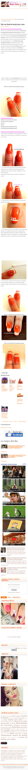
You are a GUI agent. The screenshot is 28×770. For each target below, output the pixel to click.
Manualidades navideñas (12, 725)
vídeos (13, 739)
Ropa (7, 733)
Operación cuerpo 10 (16, 729)
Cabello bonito (15, 716)
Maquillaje (16, 727)
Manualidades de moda (8, 723)
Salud (12, 733)
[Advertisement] (13, 13)
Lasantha (23, 766)
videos (8, 739)
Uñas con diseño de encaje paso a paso (12, 24)
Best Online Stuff (20, 767)
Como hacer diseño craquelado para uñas (5, 387)
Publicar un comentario (6, 427)
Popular (3, 597)
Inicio (15, 421)
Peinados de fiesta (15, 730)
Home (2, 19)
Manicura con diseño (21, 721)
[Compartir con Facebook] (6, 373)
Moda (8, 729)
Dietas (5, 720)
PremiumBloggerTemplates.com (10, 767)
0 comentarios (4, 451)
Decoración (21, 718)
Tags (9, 597)
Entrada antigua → (22, 421)
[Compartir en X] (5, 373)
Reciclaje (6, 732)
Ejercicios (8, 721)
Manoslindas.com (13, 764)
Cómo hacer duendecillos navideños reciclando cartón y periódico (16, 447)
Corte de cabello (13, 718)
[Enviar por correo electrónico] (2, 373)
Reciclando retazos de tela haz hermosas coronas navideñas (17, 456)
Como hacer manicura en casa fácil (12, 387)
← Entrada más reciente (7, 421)
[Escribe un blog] (4, 373)
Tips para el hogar (21, 733)
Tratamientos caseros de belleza (14, 735)
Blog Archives (16, 597)
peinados (7, 730)
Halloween (12, 721)
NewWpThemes (10, 766)
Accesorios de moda (6, 716)
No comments (5, 26)
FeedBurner (17, 592)
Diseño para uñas (9, 19)
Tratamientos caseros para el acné (10, 737)
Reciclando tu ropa (14, 731)
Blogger (19, 636)
